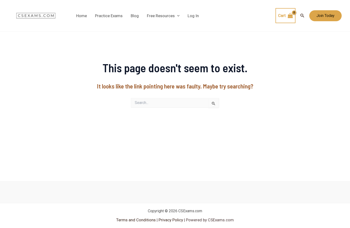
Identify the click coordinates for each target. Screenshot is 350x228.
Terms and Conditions (136, 220)
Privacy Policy (170, 220)
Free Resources (161, 15)
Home (81, 15)
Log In (193, 15)
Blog (135, 15)
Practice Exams (109, 15)
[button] (177, 15)
